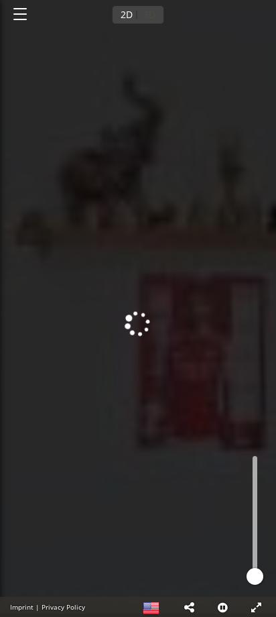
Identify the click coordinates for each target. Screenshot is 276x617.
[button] (189, 607)
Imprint (21, 607)
